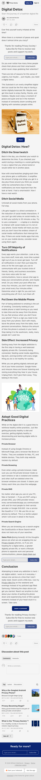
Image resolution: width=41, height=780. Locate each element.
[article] (20, 695)
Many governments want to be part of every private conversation (15, 710)
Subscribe (29, 3)
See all (6, 736)
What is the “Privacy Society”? (15, 721)
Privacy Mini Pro (8, 583)
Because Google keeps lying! (12, 695)
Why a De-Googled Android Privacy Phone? (14, 691)
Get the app (31, 770)
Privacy (27, 763)
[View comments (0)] (11, 25)
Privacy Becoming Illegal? (13, 706)
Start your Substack (15, 770)
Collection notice (20, 765)
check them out (29, 554)
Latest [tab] (9, 684)
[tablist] (11, 658)
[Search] (37, 684)
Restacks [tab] (16, 658)
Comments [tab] (6, 658)
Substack (10, 776)
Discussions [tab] (18, 684)
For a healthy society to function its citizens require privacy (14, 725)
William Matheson (13, 17)
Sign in (36, 3)
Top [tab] (4, 684)
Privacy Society (8, 543)
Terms (33, 763)
